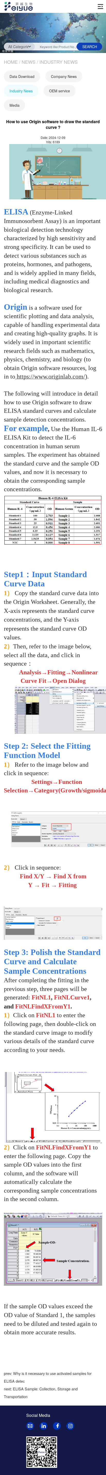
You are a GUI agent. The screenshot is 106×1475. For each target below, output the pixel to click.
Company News (64, 76)
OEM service (59, 90)
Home (11, 61)
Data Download (22, 76)
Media (15, 105)
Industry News (58, 61)
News (29, 61)
